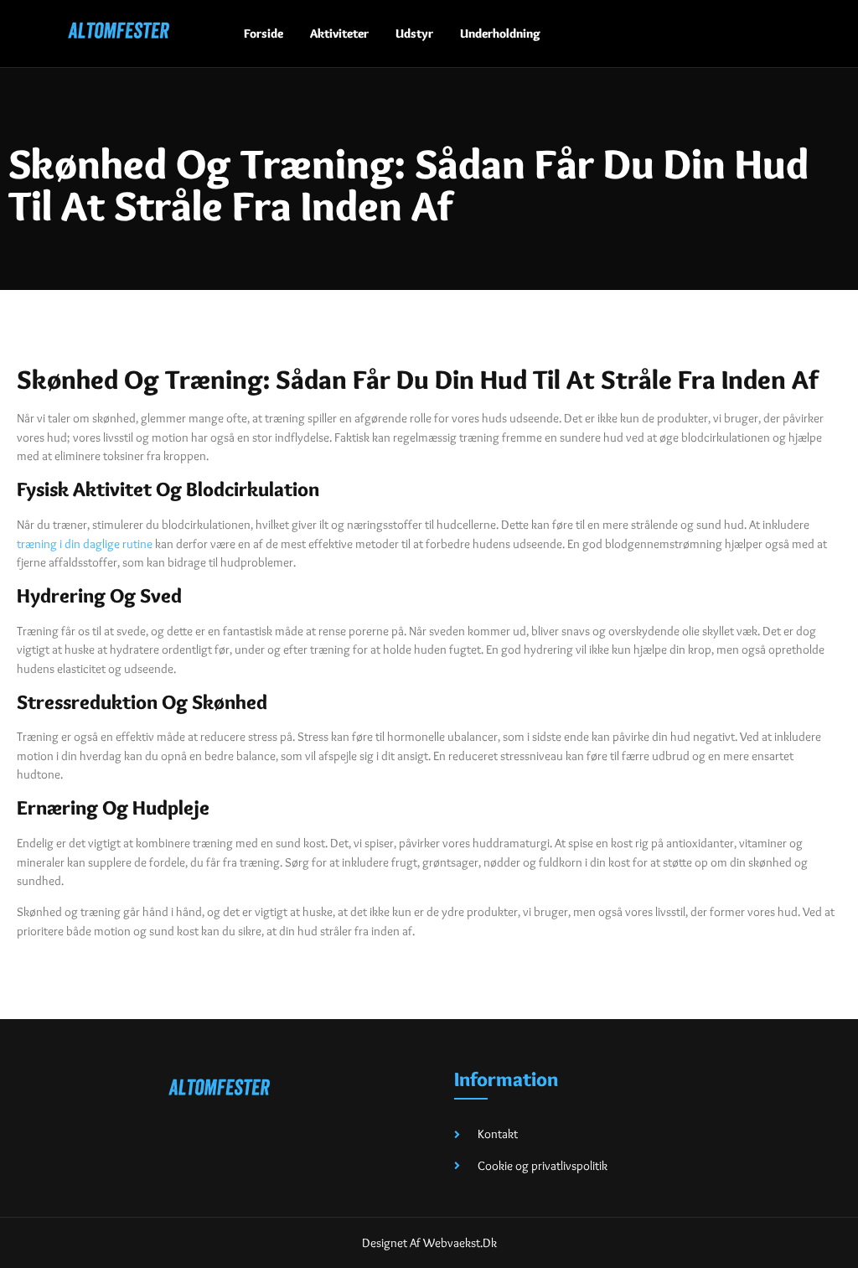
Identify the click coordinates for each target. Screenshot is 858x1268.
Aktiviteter (339, 33)
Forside (263, 33)
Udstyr (414, 33)
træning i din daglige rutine (84, 543)
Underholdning (500, 33)
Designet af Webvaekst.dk (429, 1242)
